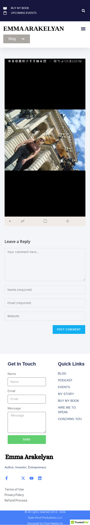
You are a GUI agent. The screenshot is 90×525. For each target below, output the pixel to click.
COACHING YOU (70, 419)
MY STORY (66, 394)
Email (11, 391)
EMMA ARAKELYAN (33, 28)
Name (12, 374)
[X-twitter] (23, 478)
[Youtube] (31, 478)
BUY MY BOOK (68, 400)
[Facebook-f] (7, 478)
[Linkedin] (40, 478)
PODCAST (65, 380)
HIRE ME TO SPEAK (67, 410)
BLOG (62, 373)
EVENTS (64, 387)
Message (14, 408)
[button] (83, 10)
